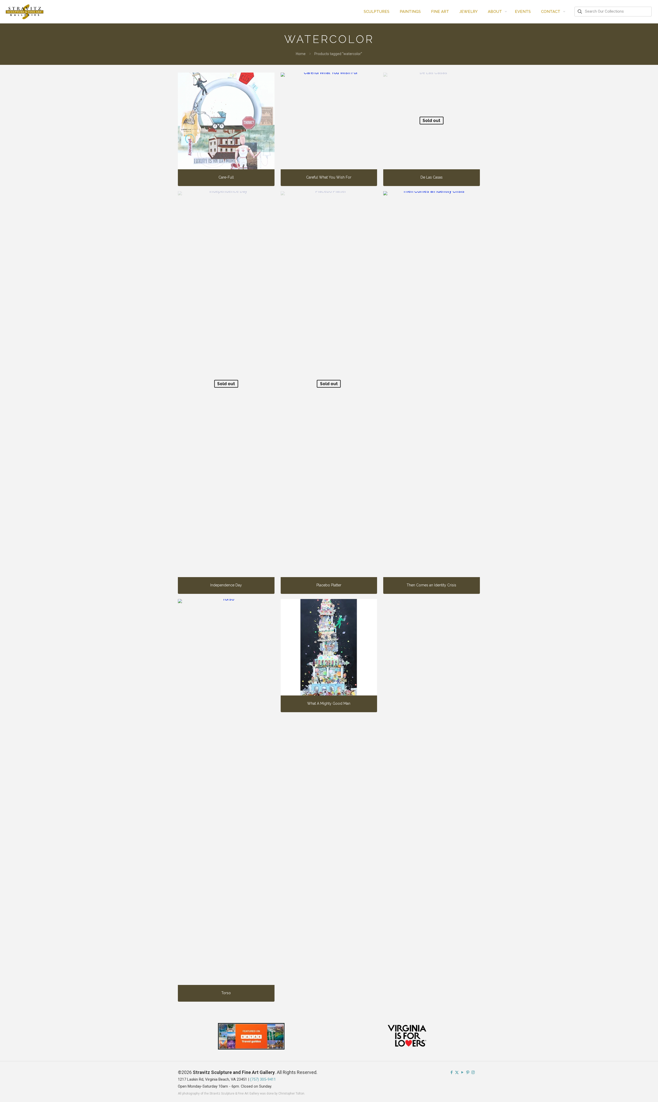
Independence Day (226, 585)
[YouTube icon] (462, 1072)
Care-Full (226, 177)
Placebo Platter (328, 585)
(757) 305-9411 (263, 1079)
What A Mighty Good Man (328, 703)
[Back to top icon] (633, 1091)
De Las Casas (432, 177)
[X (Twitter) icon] (457, 1072)
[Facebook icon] (451, 1072)
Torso (226, 993)
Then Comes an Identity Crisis (431, 585)
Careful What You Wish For (328, 177)
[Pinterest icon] (468, 1072)
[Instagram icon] (473, 1072)
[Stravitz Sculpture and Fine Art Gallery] (24, 11)
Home (301, 54)
